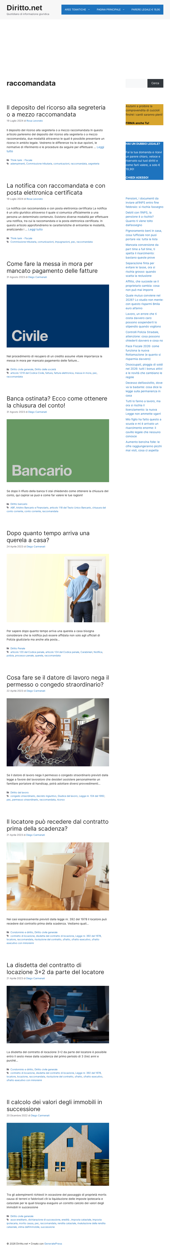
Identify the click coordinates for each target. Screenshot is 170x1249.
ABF (12, 507)
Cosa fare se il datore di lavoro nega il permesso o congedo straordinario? (58, 681)
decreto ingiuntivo (46, 796)
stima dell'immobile (28, 1226)
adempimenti (17, 163)
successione (48, 1226)
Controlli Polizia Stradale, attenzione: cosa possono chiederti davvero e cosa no (144, 336)
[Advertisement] (85, 44)
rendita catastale (67, 1223)
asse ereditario (18, 1219)
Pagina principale (109, 9)
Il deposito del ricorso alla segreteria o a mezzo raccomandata (56, 111)
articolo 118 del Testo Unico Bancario (70, 507)
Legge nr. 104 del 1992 (91, 796)
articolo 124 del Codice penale (62, 652)
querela (39, 655)
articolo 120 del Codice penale (27, 652)
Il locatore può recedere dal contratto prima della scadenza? (58, 825)
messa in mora (83, 373)
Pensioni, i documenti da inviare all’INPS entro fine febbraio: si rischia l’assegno (144, 203)
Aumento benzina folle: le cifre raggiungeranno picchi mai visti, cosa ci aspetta (144, 446)
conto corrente (32, 511)
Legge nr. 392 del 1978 (88, 935)
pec (73, 241)
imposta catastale (81, 1219)
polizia (10, 655)
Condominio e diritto (21, 932)
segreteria (93, 163)
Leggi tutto (35, 229)
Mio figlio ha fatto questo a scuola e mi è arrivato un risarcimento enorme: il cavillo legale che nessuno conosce (143, 428)
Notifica (98, 652)
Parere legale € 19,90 (145, 9)
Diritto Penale (17, 648)
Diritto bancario (18, 504)
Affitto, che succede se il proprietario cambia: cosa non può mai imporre (143, 286)
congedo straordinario (22, 796)
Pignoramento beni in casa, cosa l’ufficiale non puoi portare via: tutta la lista (144, 235)
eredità (66, 1219)
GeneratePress (53, 1243)
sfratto (66, 939)
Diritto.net (24, 7)
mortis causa (26, 1223)
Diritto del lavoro (19, 792)
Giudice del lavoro (68, 796)
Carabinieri (86, 652)
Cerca (155, 83)
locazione (22, 1076)
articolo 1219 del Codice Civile (27, 373)
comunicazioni (61, 163)
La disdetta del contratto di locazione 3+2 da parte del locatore (55, 968)
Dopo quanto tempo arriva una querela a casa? (48, 536)
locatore (11, 939)
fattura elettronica (64, 373)
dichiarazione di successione (44, 1219)
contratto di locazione (22, 935)
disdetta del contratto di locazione (55, 935)
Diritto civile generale (21, 369)
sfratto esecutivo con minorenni (24, 1080)
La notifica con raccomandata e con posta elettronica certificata (56, 189)
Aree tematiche (75, 9)
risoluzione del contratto (48, 939)
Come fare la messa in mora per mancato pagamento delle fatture (52, 267)
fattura (49, 373)
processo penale (24, 655)
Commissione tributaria (39, 163)
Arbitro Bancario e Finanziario (32, 507)
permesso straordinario (25, 799)
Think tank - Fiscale (21, 160)
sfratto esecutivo (81, 939)
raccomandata (79, 163)
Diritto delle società (45, 369)
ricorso (61, 799)
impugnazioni (62, 241)
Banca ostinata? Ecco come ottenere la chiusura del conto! (57, 402)
